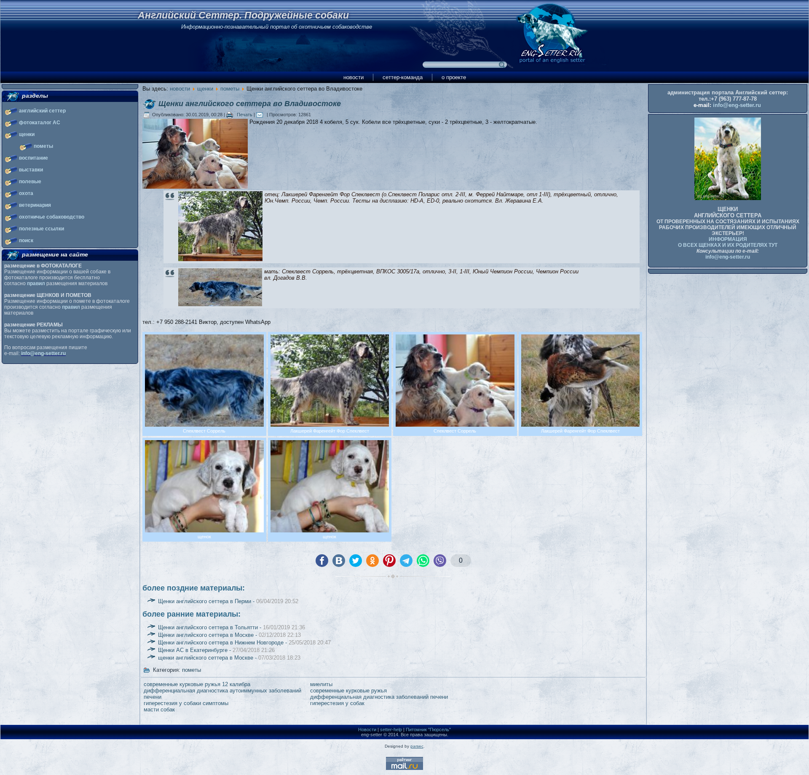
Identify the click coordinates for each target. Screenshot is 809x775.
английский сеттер (42, 111)
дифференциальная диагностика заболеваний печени (379, 697)
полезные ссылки (41, 229)
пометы (43, 146)
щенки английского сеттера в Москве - (229, 658)
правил (36, 283)
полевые (30, 181)
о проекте (454, 77)
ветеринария (35, 205)
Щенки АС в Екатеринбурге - (216, 650)
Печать (245, 114)
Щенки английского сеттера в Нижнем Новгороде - (244, 642)
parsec (416, 746)
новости (353, 77)
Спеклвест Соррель (308, 271)
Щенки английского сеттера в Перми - (228, 601)
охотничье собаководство (51, 217)
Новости (367, 729)
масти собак (159, 709)
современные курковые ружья (348, 690)
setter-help (391, 729)
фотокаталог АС (39, 123)
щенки (27, 134)
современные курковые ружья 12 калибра (197, 684)
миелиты (321, 684)
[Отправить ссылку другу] (261, 114)
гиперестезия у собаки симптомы (186, 703)
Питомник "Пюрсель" (428, 729)
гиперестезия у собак (337, 703)
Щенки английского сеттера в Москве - (229, 635)
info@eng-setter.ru (43, 353)
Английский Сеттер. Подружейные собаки (243, 15)
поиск (26, 240)
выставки (31, 170)
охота (26, 193)
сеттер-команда (403, 77)
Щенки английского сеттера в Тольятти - (231, 627)
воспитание (33, 158)
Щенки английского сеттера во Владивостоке (249, 103)
